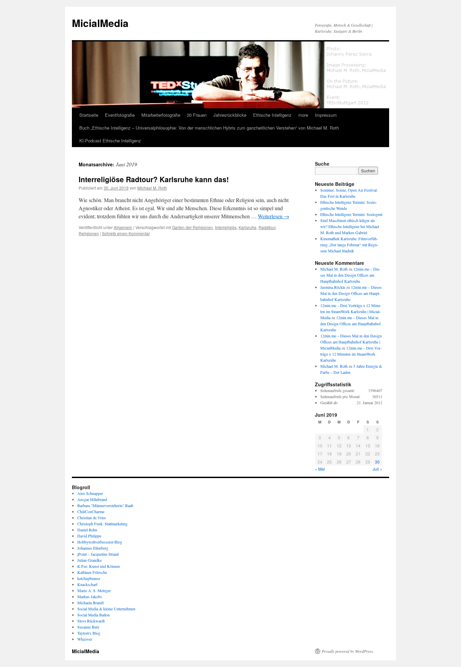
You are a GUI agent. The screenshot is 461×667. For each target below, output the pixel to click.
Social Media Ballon (93, 614)
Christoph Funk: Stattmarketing (102, 523)
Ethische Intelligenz (272, 115)
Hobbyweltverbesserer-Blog (99, 542)
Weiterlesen (273, 216)
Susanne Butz (88, 627)
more (303, 115)
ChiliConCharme (90, 511)
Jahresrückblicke (229, 115)
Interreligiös (226, 227)
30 (377, 462)
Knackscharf (87, 584)
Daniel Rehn (87, 529)
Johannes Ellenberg (92, 548)
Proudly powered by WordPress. (348, 651)
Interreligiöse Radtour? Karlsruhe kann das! (154, 179)
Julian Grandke (89, 560)
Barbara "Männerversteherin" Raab (105, 505)
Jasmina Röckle (332, 287)
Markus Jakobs (89, 596)
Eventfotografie (120, 115)
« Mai (320, 469)
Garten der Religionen (192, 227)
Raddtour (267, 227)
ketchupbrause (88, 578)
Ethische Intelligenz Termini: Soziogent (351, 214)
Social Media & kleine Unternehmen (106, 608)
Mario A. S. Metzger (94, 590)
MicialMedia (100, 23)
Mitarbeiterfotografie (160, 115)
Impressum (326, 115)
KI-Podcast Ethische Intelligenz (110, 140)
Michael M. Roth (152, 188)
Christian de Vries (91, 517)
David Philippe (89, 535)
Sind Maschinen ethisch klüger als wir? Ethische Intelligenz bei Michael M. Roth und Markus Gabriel (349, 226)
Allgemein (123, 227)
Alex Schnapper (90, 493)
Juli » (377, 469)
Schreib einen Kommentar (126, 233)
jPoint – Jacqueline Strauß (98, 554)
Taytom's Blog (88, 633)
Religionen (89, 233)
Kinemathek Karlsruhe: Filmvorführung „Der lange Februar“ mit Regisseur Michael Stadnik (349, 244)
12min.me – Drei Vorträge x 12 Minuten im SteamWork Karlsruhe (351, 354)
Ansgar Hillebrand (92, 499)
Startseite (88, 115)
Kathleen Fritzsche (92, 572)
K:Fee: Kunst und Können (98, 566)
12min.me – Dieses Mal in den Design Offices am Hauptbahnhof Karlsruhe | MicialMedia (351, 342)
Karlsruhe (247, 227)
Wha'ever (84, 639)
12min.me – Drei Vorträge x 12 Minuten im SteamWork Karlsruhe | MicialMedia (350, 311)
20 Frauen (197, 115)
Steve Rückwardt (91, 620)
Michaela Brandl (90, 602)
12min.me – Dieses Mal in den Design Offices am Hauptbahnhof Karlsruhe (350, 275)
